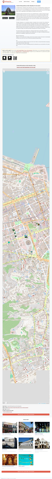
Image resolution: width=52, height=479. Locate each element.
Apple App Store (19, 51)
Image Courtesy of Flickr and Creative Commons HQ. (9, 451)
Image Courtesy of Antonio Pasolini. (39, 435)
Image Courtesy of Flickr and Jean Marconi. (24, 467)
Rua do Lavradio (21, 434)
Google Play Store (26, 51)
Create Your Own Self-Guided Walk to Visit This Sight (26, 67)
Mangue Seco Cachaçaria (39, 434)
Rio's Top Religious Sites (7, 412)
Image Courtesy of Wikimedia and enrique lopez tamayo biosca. (9, 468)
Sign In (39, 1)
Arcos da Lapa (21, 449)
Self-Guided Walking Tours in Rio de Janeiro (24, 50)
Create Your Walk (27, 1)
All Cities (20, 1)
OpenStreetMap (43, 403)
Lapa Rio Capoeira (21, 466)
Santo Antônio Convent (39, 449)
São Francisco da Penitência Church (8, 466)
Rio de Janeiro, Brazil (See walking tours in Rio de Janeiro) (18, 407)
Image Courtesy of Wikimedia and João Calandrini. (25, 451)
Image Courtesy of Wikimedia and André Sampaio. (25, 435)
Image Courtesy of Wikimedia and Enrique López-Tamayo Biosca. (41, 452)
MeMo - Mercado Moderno (6, 434)
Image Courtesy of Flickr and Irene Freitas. (7, 435)
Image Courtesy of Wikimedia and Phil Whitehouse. (22, 46)
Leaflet (39, 403)
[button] (26, 236)
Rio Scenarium (4, 449)
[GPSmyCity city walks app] (8, 2)
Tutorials (32, 1)
